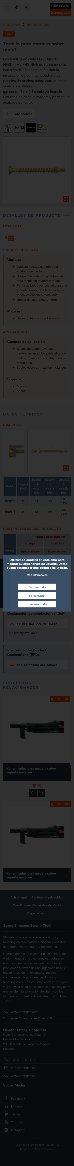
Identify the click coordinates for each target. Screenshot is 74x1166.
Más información (37, 574)
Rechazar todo (37, 604)
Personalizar (37, 595)
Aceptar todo (37, 587)
